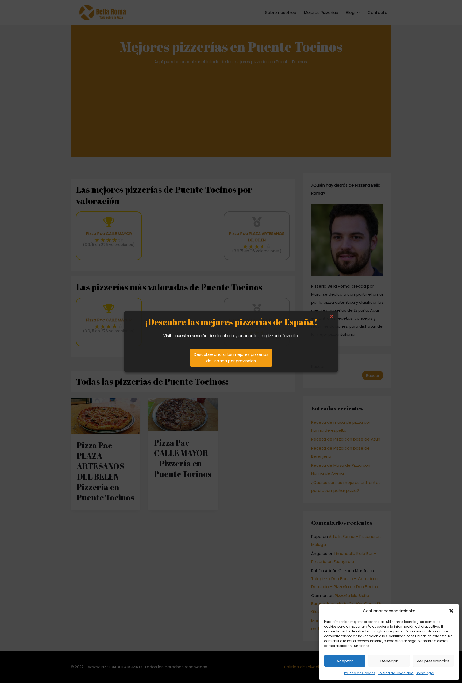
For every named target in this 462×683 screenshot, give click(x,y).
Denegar (389, 661)
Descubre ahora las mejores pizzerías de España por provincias (231, 358)
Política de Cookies (359, 673)
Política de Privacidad (396, 673)
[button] (451, 610)
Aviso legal (425, 673)
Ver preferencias (433, 661)
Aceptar (345, 661)
